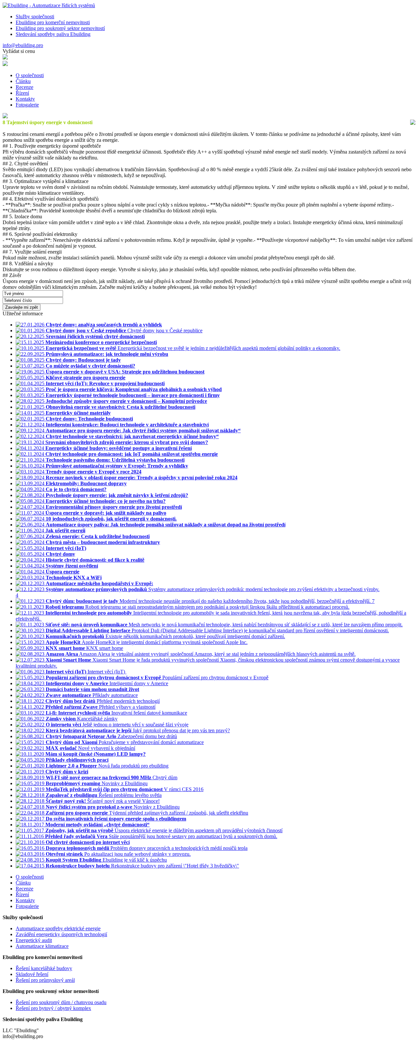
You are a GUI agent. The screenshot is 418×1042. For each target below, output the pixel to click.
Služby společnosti (35, 16)
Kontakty (25, 99)
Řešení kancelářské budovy (44, 968)
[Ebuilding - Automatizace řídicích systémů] (49, 5)
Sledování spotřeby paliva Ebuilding (53, 34)
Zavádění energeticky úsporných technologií (61, 934)
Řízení (22, 93)
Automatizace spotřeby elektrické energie (58, 928)
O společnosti (30, 75)
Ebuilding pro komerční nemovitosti (53, 22)
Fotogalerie (27, 105)
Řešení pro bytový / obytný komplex (53, 1008)
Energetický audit (34, 940)
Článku (23, 81)
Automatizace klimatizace (42, 946)
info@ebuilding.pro (23, 45)
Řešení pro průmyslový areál (45, 980)
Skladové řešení (32, 974)
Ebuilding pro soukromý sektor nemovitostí (60, 28)
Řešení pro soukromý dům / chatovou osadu (61, 1002)
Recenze (24, 87)
